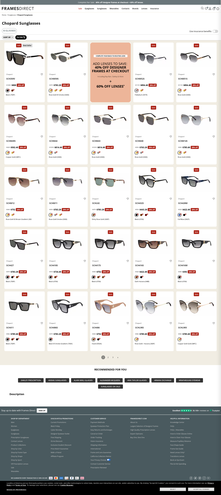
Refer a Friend (56, 452)
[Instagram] (204, 477)
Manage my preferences (16, 489)
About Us (133, 422)
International (96, 449)
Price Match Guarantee (59, 449)
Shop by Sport (16, 460)
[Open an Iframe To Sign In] (210, 8)
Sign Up (42, 410)
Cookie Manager (66, 485)
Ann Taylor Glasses (137, 380)
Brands (135, 8)
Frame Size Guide (176, 449)
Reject (173, 489)
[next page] (118, 358)
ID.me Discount (56, 441)
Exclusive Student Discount (61, 445)
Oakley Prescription (31, 380)
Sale (80, 8)
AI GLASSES (9, 31)
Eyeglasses (89, 8)
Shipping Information (99, 445)
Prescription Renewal (99, 467)
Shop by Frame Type (19, 452)
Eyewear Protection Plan (100, 426)
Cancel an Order (97, 433)
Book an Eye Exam (177, 460)
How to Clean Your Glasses (180, 437)
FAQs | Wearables (177, 430)
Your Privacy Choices (98, 460)
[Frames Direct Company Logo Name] (18, 8)
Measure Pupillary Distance (180, 441)
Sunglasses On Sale (110, 386)
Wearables (114, 8)
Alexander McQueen (110, 380)
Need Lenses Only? (177, 452)
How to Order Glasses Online (181, 433)
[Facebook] (191, 477)
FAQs (172, 426)
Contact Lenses (17, 441)
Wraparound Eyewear (189, 380)
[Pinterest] (199, 477)
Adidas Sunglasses (57, 380)
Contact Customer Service (100, 464)
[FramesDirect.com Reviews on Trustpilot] (174, 410)
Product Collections (18, 445)
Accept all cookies (201, 489)
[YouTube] (208, 477)
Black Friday (55, 426)
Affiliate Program (57, 456)
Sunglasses (102, 8)
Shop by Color (16, 449)
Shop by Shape (16, 456)
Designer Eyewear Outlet (60, 433)
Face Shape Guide (177, 445)
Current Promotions (58, 422)
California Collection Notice (101, 456)
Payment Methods (98, 422)
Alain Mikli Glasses (83, 380)
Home (4, 15)
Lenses (144, 8)
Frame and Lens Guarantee (101, 452)
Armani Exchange (162, 380)
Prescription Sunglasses (20, 437)
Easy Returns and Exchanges (101, 430)
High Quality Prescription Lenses (142, 430)
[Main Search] (202, 8)
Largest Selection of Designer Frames (144, 426)
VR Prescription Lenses (19, 464)
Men (12, 422)
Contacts (125, 8)
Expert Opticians (136, 433)
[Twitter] (195, 477)
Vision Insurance (97, 441)
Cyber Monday (56, 430)
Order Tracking (96, 437)
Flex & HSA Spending (178, 464)
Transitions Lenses (177, 456)
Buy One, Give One (137, 437)
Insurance (154, 8)
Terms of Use (20, 485)
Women (14, 426)
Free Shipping (56, 437)
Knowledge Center (177, 422)
